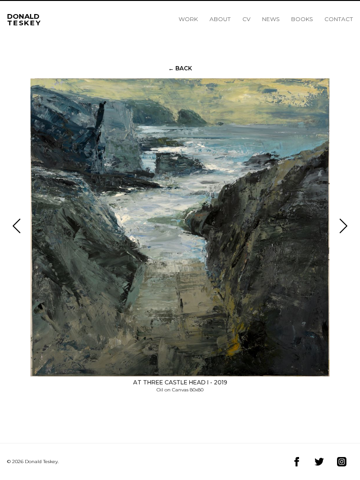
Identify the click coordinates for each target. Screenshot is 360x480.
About (220, 18)
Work (188, 18)
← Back (180, 68)
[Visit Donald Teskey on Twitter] (319, 461)
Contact (338, 18)
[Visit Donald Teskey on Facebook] (296, 461)
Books (302, 18)
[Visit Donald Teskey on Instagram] (341, 461)
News (270, 18)
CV (246, 18)
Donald (24, 18)
